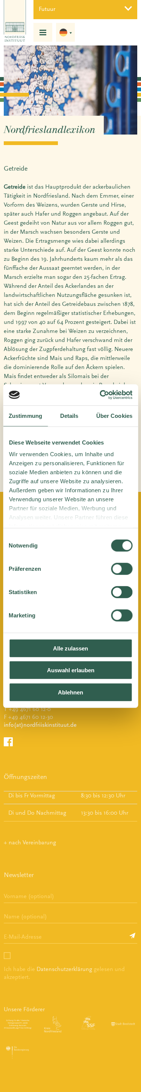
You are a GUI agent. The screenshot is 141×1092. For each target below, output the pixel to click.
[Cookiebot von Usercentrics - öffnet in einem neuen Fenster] (100, 395)
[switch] (121, 569)
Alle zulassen (70, 648)
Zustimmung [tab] (25, 415)
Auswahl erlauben (70, 670)
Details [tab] (69, 415)
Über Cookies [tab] (114, 415)
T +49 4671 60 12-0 (27, 708)
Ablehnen (70, 692)
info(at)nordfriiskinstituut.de (40, 724)
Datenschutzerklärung (64, 969)
